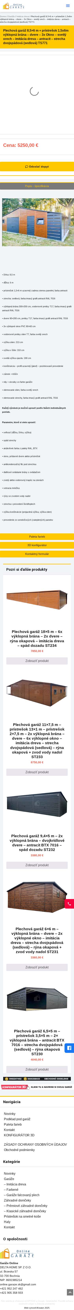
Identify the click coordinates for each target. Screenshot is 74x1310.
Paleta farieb (13, 1124)
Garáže (11, 16)
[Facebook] (69, 1048)
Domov (3, 16)
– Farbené (11, 1189)
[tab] (37, 186)
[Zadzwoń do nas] (69, 904)
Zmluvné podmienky (46, 1304)
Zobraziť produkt (37, 661)
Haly (7, 1222)
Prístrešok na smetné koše (22, 1216)
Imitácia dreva (23, 16)
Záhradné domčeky (17, 1200)
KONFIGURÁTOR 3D (19, 1135)
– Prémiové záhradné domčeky (25, 1205)
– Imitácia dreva (15, 1184)
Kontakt (9, 1130)
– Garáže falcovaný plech (21, 1195)
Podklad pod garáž (17, 1119)
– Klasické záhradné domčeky (25, 1211)
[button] (68, 6)
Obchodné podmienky (19, 1150)
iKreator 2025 (43, 1308)
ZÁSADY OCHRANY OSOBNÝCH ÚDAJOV (35, 1144)
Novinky (9, 1113)
